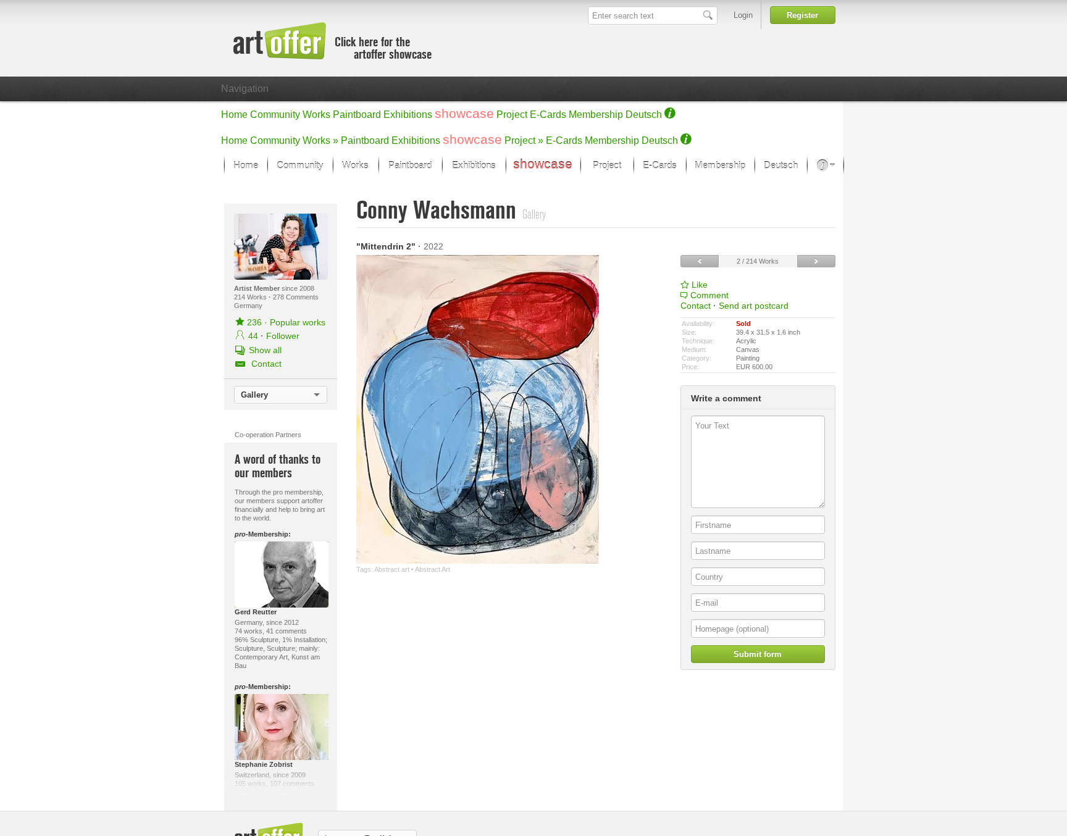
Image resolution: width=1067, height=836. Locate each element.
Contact (695, 306)
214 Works (251, 297)
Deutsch (644, 114)
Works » (320, 140)
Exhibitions (407, 114)
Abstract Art (432, 569)
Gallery (254, 394)
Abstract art (391, 569)
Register (802, 15)
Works (316, 114)
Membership (596, 114)
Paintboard (357, 114)
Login (743, 15)
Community (275, 114)
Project (511, 114)
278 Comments (296, 297)
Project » (523, 140)
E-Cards (548, 114)
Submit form (758, 654)
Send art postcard (754, 306)
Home (234, 114)
